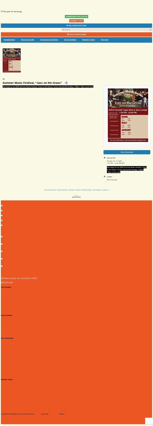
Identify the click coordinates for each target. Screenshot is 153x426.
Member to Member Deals (12, 389)
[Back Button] (4, 79)
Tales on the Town (9, 373)
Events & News (70, 40)
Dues (3, 402)
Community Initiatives (49, 40)
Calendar (4, 228)
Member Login (7, 398)
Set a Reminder (127, 152)
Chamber (11, 40)
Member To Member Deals (84, 190)
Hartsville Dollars (8, 357)
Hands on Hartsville (9, 347)
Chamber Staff (7, 309)
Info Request (6, 306)
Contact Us (105, 190)
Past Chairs (6, 300)
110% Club (5, 408)
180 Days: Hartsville (9, 370)
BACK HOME (143, 423)
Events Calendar (62, 190)
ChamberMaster (54, 414)
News (3, 223)
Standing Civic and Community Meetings (19, 328)
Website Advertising (9, 392)
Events (4, 332)
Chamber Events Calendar (12, 321)
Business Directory (50, 190)
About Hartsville (27, 40)
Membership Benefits (10, 385)
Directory (105, 40)
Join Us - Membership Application (15, 395)
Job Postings (97, 190)
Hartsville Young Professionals (14, 351)
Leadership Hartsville (10, 354)
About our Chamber (9, 293)
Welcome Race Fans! (10, 325)
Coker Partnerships (9, 405)
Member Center (88, 40)
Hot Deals (71, 190)
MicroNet (37, 414)
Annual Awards (7, 367)
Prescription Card (8, 360)
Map (3, 218)
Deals (3, 213)
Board (4, 296)
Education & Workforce (11, 344)
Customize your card (10, 364)
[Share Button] (66, 82)
